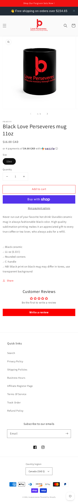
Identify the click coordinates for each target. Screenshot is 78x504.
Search (11, 353)
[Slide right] (47, 114)
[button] (5, 26)
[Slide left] (31, 114)
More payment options (39, 208)
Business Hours (16, 377)
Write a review (38, 312)
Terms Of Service (16, 394)
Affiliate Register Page (20, 386)
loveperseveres (34, 497)
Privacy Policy (15, 361)
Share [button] (10, 280)
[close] (74, 10)
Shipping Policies (17, 369)
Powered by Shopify (48, 497)
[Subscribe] (67, 434)
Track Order (14, 402)
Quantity (7, 169)
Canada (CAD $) (37, 471)
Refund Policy (15, 410)
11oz (9, 161)
